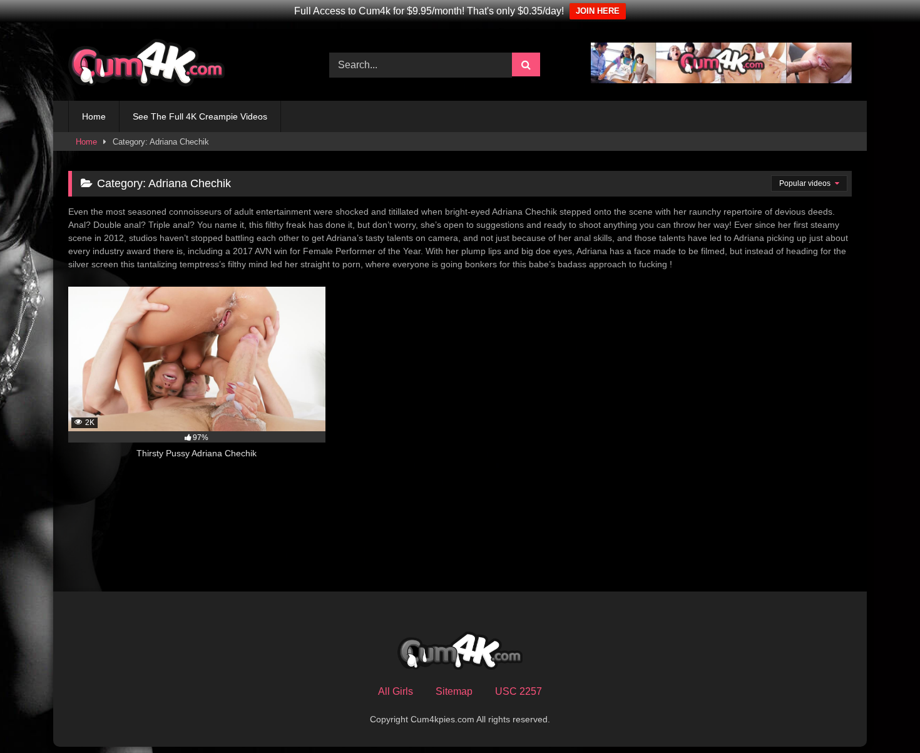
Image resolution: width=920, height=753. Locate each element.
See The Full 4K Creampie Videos (200, 116)
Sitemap (454, 691)
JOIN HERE (598, 11)
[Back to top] (881, 716)
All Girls (395, 691)
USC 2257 (518, 691)
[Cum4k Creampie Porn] (146, 65)
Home (94, 116)
